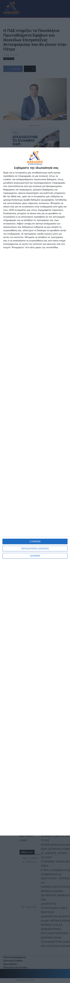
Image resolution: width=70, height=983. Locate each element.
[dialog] (35, 491)
